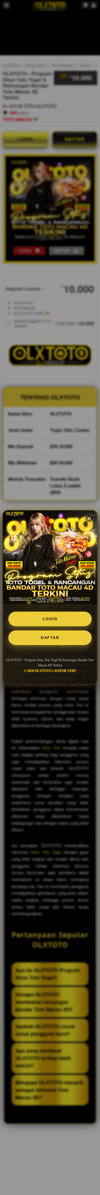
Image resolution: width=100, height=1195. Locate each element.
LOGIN (50, 619)
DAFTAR (50, 637)
